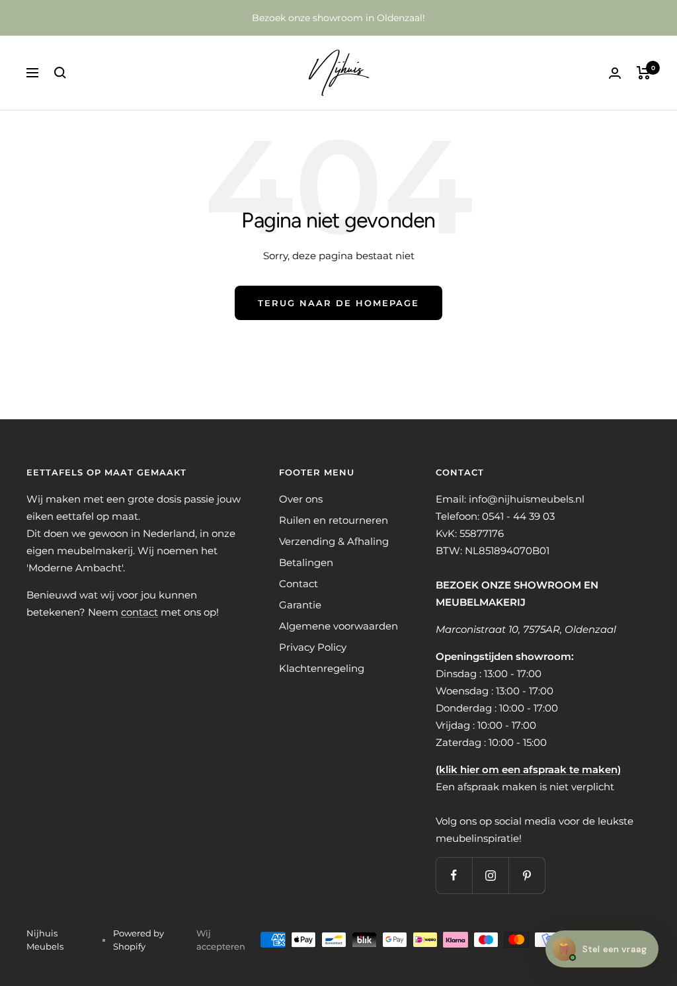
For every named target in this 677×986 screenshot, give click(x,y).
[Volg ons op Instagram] (490, 875)
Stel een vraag (602, 949)
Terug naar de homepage (338, 303)
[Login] (615, 73)
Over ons (301, 499)
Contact (298, 583)
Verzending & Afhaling (334, 541)
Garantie (300, 604)
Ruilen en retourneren (333, 520)
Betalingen (306, 562)
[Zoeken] (60, 73)
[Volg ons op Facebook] (454, 875)
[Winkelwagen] (644, 72)
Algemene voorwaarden (338, 626)
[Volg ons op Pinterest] (526, 875)
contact (139, 612)
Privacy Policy (312, 647)
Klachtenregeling (321, 668)
